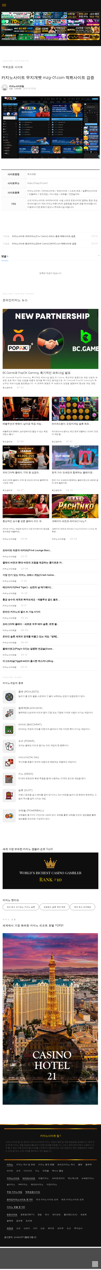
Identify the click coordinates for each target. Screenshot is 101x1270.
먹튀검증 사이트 (13, 67)
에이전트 (56, 1214)
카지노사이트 (13, 1178)
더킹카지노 (52, 1184)
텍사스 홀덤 (57, 1170)
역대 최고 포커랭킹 (82, 907)
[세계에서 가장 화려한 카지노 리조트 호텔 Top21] (50, 1019)
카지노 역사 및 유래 (25, 1164)
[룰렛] (9, 697)
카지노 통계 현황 (46, 1164)
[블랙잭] (9, 713)
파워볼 (46, 1170)
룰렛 (80, 1164)
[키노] (9, 779)
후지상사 (78, 1228)
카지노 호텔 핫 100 (16, 1207)
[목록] (97, 86)
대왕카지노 (43, 1178)
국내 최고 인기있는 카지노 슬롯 (21, 907)
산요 (18, 1228)
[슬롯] (9, 795)
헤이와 (51, 1228)
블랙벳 (10, 1220)
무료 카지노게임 (14, 1192)
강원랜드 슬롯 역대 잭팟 (54, 907)
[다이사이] (9, 763)
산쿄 (43, 1228)
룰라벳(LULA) (70, 1214)
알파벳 (19, 1220)
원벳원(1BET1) (27, 1214)
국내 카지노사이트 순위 (47, 1199)
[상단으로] (95, 1264)
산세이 (27, 1228)
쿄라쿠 (60, 1228)
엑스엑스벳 (73, 1178)
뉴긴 (69, 1228)
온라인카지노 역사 (66, 1164)
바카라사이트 (29, 1178)
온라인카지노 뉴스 (15, 300)
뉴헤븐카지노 (88, 1178)
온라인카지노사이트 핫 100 (20, 1199)
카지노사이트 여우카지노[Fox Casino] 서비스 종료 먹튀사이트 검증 (43, 236)
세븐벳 (83, 1214)
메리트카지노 (37, 1184)
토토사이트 (12, 1214)
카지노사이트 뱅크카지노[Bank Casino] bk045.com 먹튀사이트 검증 (44, 243)
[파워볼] (9, 816)
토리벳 (29, 1220)
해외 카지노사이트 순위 (72, 1199)
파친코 (10, 1228)
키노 (37, 1170)
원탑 (40, 1214)
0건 (11, 88)
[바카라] (9, 730)
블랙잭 (88, 1164)
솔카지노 (11, 1184)
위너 (47, 1214)
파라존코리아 (58, 1178)
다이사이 (28, 1170)
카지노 (10, 1164)
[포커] (9, 746)
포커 (18, 1170)
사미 (35, 1228)
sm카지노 (23, 1184)
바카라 (10, 1170)
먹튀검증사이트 (32, 1192)
